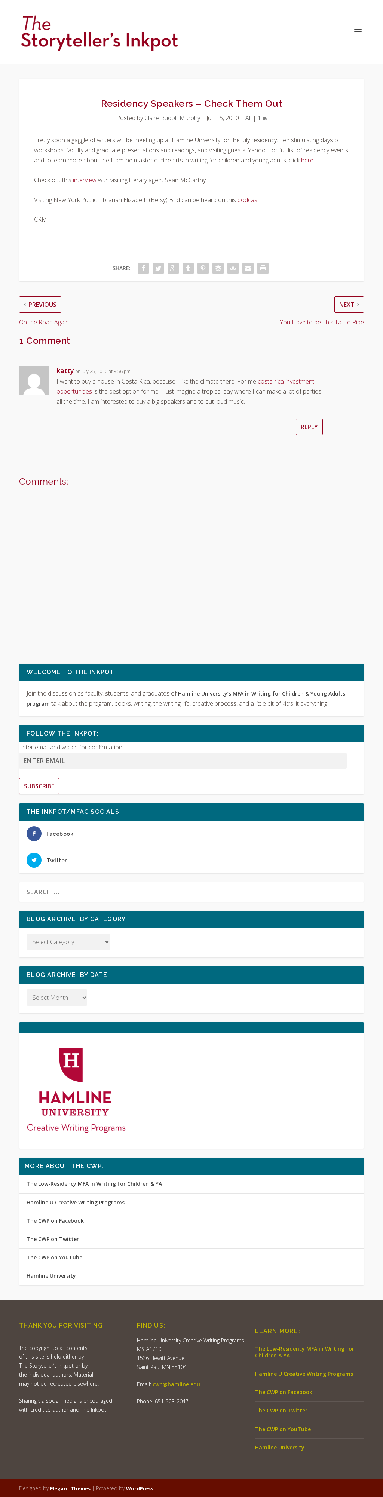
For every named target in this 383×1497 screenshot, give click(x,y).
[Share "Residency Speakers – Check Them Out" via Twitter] (158, 268)
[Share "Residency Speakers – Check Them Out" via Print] (262, 268)
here (307, 160)
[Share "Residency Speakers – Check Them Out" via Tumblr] (188, 268)
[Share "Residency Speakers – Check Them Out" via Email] (247, 268)
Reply (309, 427)
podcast (248, 200)
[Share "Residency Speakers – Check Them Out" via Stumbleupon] (233, 268)
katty (65, 370)
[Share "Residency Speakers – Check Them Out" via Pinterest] (203, 268)
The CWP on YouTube (54, 1257)
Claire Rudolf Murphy (172, 118)
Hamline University (51, 1275)
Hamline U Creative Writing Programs (76, 1202)
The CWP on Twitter (53, 1239)
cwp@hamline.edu (176, 1384)
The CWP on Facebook (55, 1220)
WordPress (139, 1488)
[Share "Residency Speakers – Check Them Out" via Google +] (173, 268)
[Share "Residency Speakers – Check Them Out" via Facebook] (143, 268)
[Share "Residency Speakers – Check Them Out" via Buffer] (218, 268)
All (248, 118)
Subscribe (39, 786)
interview (84, 180)
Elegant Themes (70, 1488)
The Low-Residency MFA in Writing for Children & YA (94, 1183)
